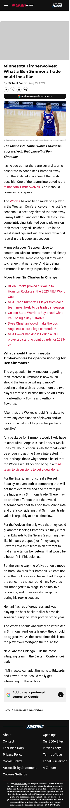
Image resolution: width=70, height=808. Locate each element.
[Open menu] (6, 5)
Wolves (15, 201)
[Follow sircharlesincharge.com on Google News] (61, 694)
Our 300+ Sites (53, 741)
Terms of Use (52, 754)
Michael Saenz (17, 83)
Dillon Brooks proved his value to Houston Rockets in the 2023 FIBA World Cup (36, 291)
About (7, 735)
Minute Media (21, 783)
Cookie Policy (12, 761)
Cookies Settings (15, 774)
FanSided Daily (13, 748)
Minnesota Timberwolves (22, 187)
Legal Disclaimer (55, 761)
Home (7, 710)
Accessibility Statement (20, 768)
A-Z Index (50, 768)
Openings (49, 735)
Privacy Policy (12, 754)
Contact (8, 741)
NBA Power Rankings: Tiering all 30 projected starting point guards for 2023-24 (36, 339)
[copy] (25, 89)
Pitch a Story (52, 748)
